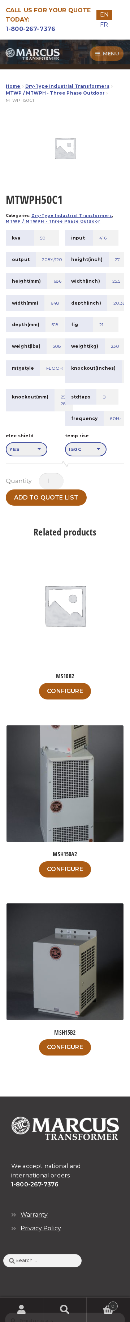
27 (117, 259)
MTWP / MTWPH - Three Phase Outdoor (55, 93)
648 (55, 303)
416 (102, 238)
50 (43, 238)
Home (13, 86)
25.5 (116, 281)
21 (101, 324)
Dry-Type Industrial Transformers (67, 86)
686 (57, 281)
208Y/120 (52, 259)
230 (115, 346)
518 (55, 324)
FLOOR (54, 368)
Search (65, 1310)
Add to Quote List (46, 497)
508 (57, 346)
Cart (101, 1304)
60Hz (116, 418)
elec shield (20, 435)
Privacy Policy (41, 1228)
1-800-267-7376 (30, 29)
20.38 (119, 303)
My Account (21, 1310)
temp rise (77, 435)
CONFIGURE (65, 691)
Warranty (34, 1214)
